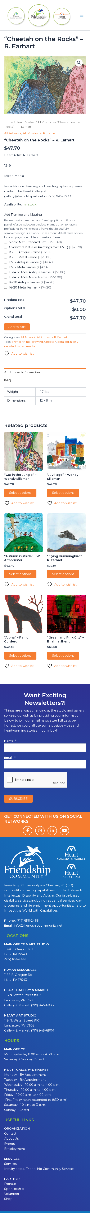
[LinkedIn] (52, 830)
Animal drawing (32, 341)
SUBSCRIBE (18, 799)
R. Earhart (50, 133)
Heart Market (25, 122)
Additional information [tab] (22, 372)
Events (9, 1144)
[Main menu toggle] (81, 15)
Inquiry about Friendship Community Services (39, 1169)
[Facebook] (27, 830)
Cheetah (50, 341)
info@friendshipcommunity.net (38, 925)
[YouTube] (64, 830)
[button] (79, 63)
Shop (8, 1199)
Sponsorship (14, 1189)
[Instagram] (40, 830)
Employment (14, 1149)
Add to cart (17, 327)
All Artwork (12, 133)
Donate (10, 1184)
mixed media (26, 346)
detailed (63, 341)
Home (8, 122)
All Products (45, 122)
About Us (11, 1138)
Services (10, 1164)
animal (16, 341)
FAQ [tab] (7, 380)
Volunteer (11, 1194)
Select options (20, 493)
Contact (10, 1133)
